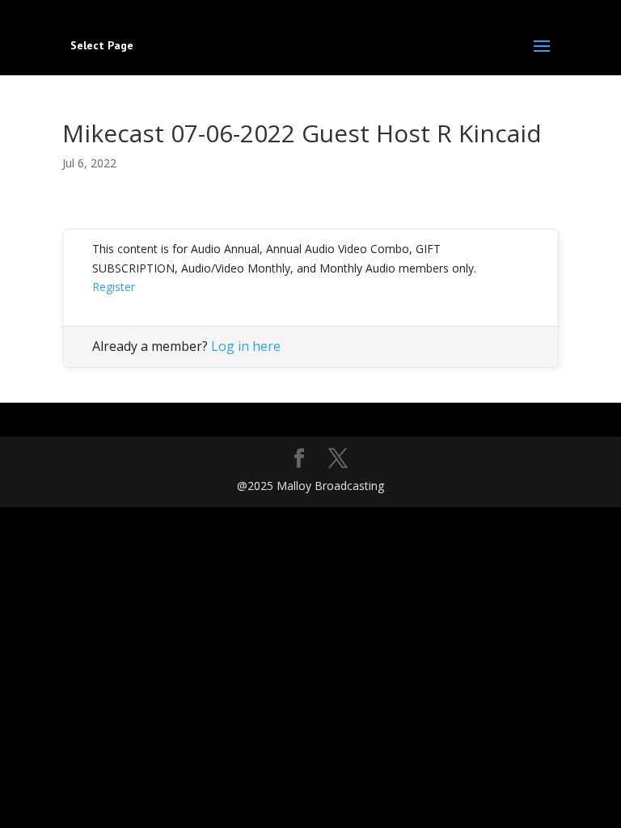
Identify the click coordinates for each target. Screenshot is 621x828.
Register (113, 286)
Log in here (246, 346)
